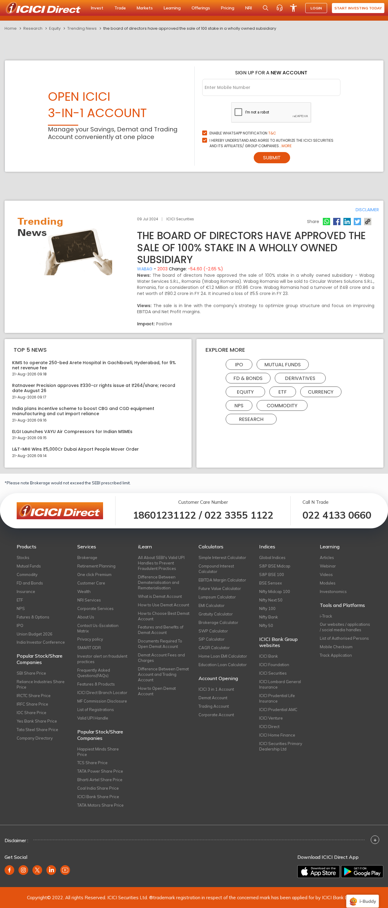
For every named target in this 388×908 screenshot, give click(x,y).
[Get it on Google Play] (362, 871)
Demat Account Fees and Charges (161, 657)
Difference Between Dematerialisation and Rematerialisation (158, 582)
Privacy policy (90, 639)
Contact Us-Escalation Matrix (98, 628)
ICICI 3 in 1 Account (216, 689)
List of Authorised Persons (344, 638)
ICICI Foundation (274, 664)
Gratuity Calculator (216, 614)
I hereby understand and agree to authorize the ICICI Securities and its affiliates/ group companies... (271, 143)
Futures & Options (33, 617)
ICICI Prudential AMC (278, 709)
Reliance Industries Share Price (41, 684)
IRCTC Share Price (34, 695)
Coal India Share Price (98, 788)
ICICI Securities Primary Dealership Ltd (280, 746)
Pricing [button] (227, 8)
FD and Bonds (30, 583)
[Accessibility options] (293, 7)
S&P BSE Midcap (274, 566)
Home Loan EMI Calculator (223, 656)
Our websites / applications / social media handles (345, 627)
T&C (272, 133)
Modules (328, 583)
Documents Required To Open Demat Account (160, 644)
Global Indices (272, 557)
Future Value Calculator (220, 588)
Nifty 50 (266, 625)
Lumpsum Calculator (217, 597)
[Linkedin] (347, 221)
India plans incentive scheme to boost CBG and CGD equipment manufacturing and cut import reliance (83, 411)
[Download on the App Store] (318, 871)
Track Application (336, 655)
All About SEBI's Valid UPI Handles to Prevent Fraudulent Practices (161, 563)
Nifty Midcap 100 (274, 591)
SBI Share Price (31, 673)
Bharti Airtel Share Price (99, 779)
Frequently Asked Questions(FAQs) (93, 673)
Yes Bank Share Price (37, 721)
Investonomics (333, 591)
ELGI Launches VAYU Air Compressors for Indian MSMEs (72, 431)
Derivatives (300, 377)
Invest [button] (97, 8)
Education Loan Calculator (223, 664)
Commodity (282, 405)
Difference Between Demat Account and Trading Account (163, 674)
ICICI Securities (273, 673)
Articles (327, 557)
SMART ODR (89, 647)
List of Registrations (95, 709)
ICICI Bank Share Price (98, 796)
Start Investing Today (358, 8)
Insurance (26, 591)
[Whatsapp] (326, 221)
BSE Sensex (270, 583)
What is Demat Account (160, 596)
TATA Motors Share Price (100, 805)
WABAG (144, 269)
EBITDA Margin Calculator (222, 580)
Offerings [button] (201, 8)
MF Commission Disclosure (102, 701)
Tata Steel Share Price (37, 729)
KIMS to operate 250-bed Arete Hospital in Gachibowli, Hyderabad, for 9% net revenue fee (94, 365)
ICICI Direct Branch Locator (102, 692)
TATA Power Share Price (100, 771)
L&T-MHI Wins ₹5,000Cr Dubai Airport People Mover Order (75, 449)
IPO (239, 364)
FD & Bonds (248, 377)
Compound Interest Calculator (216, 569)
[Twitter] (357, 221)
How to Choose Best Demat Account (163, 616)
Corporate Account (216, 714)
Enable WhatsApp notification (242, 133)
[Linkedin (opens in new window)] (51, 870)
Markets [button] (145, 8)
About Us (85, 617)
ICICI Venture (271, 718)
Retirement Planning (96, 566)
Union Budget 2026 (34, 634)
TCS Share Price (92, 762)
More (287, 145)
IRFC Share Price (32, 704)
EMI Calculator (212, 605)
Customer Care (91, 583)
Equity (55, 28)
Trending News (82, 28)
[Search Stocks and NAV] (265, 7)
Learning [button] (172, 8)
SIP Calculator (212, 639)
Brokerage (87, 557)
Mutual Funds (282, 364)
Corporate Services (95, 608)
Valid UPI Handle (92, 718)
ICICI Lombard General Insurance (280, 684)
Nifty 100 (267, 608)
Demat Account (213, 697)
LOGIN (316, 8)
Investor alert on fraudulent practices (102, 659)
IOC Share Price (31, 712)
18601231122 (164, 515)
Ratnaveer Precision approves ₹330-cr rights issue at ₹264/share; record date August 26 (93, 388)
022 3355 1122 (239, 515)
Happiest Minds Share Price (98, 752)
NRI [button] (248, 8)
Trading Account (214, 706)
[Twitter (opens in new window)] (37, 870)
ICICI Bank (268, 656)
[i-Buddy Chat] (362, 897)
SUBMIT (272, 157)
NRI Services (89, 600)
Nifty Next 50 (271, 600)
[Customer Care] (279, 7)
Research (32, 28)
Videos (326, 574)
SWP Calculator (213, 630)
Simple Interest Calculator (222, 557)
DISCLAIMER (367, 210)
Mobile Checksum (336, 646)
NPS (238, 405)
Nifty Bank (268, 617)
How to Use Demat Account (163, 604)
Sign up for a (271, 72)
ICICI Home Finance (277, 735)
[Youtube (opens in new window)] (65, 870)
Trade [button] (120, 8)
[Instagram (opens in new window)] (23, 870)
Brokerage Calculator (218, 622)
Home (11, 28)
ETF (282, 391)
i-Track (326, 616)
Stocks (23, 557)
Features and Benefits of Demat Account (160, 630)
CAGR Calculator (214, 647)
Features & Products (96, 684)
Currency (320, 391)
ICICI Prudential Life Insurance (277, 698)
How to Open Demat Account (157, 691)
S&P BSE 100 (271, 574)
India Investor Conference (41, 642)
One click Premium (94, 574)
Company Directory (35, 738)
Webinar (328, 566)
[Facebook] (336, 221)
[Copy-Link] (367, 221)
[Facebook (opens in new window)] (9, 870)
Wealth (84, 591)
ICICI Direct (269, 726)
